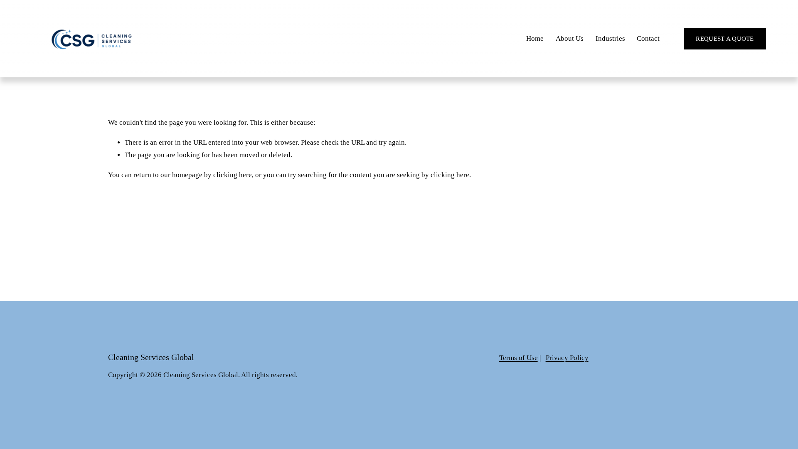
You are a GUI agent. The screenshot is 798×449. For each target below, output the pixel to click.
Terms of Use (518, 358)
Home (535, 38)
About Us (570, 38)
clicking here (232, 175)
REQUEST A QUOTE (725, 38)
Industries (610, 38)
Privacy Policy (567, 358)
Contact (648, 38)
